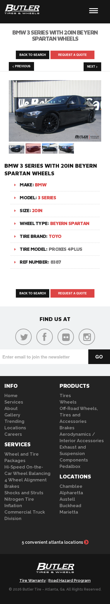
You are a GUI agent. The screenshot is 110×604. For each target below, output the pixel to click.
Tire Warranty (32, 580)
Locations (15, 427)
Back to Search (32, 55)
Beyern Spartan (69, 223)
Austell (67, 499)
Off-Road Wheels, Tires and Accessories (79, 415)
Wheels (68, 402)
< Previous (21, 66)
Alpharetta (71, 492)
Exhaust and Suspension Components (74, 454)
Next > (92, 66)
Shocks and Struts (23, 492)
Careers (13, 434)
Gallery (12, 415)
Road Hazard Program (69, 580)
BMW (40, 184)
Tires (65, 395)
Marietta (69, 512)
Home (11, 395)
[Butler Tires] (55, 570)
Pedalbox (70, 466)
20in (37, 210)
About (11, 408)
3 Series (47, 197)
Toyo (55, 236)
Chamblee (71, 486)
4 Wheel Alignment (25, 480)
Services (13, 402)
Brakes (11, 486)
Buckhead (70, 505)
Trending (14, 421)
